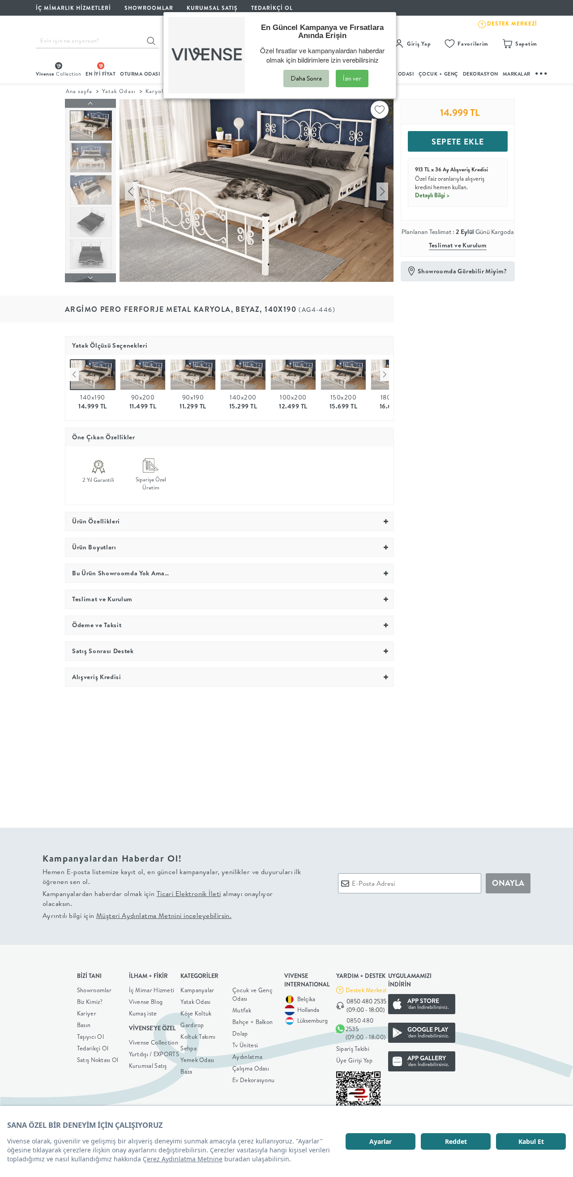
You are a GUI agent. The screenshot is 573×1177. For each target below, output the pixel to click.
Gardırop (192, 1025)
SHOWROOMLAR (148, 8)
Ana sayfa (79, 91)
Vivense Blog (146, 1002)
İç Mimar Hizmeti (152, 990)
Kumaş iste (143, 1013)
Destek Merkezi (366, 990)
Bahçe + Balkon (252, 1022)
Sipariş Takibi (352, 1049)
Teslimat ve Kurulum (458, 245)
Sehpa (188, 1048)
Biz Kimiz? (90, 1002)
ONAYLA (508, 882)
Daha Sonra (306, 78)
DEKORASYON (480, 73)
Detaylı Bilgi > (432, 195)
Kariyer (86, 1013)
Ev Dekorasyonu (253, 1080)
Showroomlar (94, 990)
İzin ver (352, 78)
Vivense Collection (153, 1042)
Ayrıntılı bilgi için (137, 915)
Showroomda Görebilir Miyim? (462, 271)
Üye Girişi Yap (354, 1060)
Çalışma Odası (250, 1068)
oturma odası (140, 73)
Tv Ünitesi (245, 1045)
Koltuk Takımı (197, 1037)
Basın (84, 1025)
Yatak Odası (118, 91)
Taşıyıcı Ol (90, 1037)
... (541, 72)
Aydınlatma (247, 1057)
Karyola (156, 91)
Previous (74, 374)
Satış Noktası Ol (98, 1060)
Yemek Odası (197, 1060)
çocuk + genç (438, 73)
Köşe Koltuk (195, 1013)
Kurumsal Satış (148, 1066)
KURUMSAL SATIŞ (212, 8)
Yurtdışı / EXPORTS (154, 1054)
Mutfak (241, 1010)
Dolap (240, 1033)
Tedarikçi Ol (272, 8)
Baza (186, 1071)
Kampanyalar (197, 990)
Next (384, 374)
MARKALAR (516, 73)
